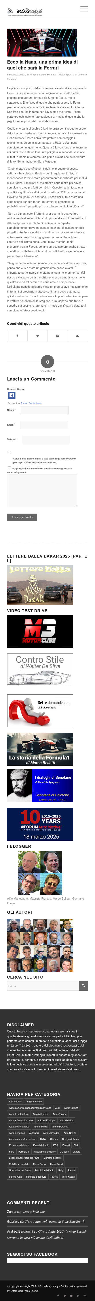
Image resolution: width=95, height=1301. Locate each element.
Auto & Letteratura (18, 1114)
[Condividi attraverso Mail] (78, 336)
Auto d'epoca (59, 1114)
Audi (57, 1107)
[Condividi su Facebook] (17, 336)
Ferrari (66, 1145)
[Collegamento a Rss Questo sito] (78, 1295)
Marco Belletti (61, 898)
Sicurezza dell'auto (36, 1176)
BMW (43, 1139)
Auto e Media (41, 1126)
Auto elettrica (66, 1120)
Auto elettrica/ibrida (19, 1126)
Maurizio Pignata (40, 898)
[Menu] (82, 9)
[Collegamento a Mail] (84, 1295)
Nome (11, 410)
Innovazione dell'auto (44, 1151)
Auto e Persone (60, 1126)
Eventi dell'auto (41, 1145)
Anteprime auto (38, 74)
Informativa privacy (48, 1286)
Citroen (54, 1139)
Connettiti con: (16, 389)
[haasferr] (42, 43)
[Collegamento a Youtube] (71, 1295)
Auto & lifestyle (40, 1114)
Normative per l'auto (19, 1170)
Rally (61, 1170)
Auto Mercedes (51, 1132)
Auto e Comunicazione (21, 1120)
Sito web (12, 439)
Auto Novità (70, 1132)
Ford (11, 1151)
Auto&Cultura (71, 1107)
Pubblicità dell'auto (44, 1170)
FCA (55, 1145)
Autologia (34, 1132)
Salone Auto (15, 1176)
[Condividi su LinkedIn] (58, 336)
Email (11, 424)
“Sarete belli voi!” (34, 1211)
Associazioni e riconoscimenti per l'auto (30, 1107)
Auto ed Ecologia (46, 1120)
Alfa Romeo (15, 1101)
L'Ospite (64, 1151)
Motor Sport (65, 74)
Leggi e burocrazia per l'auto (24, 1157)
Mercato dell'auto (53, 1157)
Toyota (54, 1176)
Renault (72, 1170)
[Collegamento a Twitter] (64, 1295)
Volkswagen (68, 1176)
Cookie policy (68, 1286)
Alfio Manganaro (17, 898)
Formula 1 (52, 74)
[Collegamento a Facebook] (58, 1295)
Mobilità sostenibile (19, 1164)
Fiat (76, 1145)
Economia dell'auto (19, 1145)
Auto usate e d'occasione (22, 1139)
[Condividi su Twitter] (38, 336)
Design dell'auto (70, 1139)
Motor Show (39, 1164)
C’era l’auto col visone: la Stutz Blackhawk (54, 1221)
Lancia (76, 1151)
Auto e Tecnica (17, 1132)
